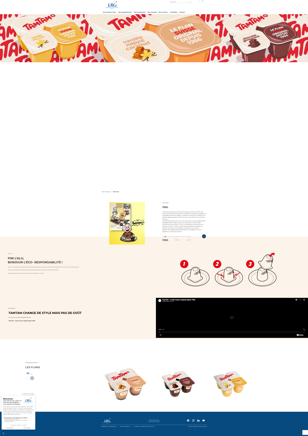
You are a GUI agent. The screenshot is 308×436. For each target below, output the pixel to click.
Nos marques (106, 191)
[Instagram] (193, 420)
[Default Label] (198, 420)
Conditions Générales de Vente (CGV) (144, 426)
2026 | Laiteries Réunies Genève (198, 426)
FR (202, 1)
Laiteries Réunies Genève (112, 5)
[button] (110, 12)
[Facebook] (188, 420)
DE (199, 1)
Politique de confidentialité (108, 426)
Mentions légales (124, 426)
